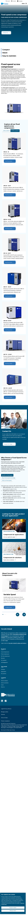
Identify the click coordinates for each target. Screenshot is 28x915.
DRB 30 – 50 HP (7, 185)
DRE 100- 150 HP (7, 320)
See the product (9, 161)
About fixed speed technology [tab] (8, 477)
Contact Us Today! (8, 444)
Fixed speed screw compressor (14, 14)
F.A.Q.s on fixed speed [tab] (6, 480)
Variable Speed (8, 607)
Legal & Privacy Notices (6, 708)
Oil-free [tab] (4, 614)
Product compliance (5, 721)
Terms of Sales (4, 717)
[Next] (24, 614)
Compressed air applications (13, 534)
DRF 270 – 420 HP (7, 388)
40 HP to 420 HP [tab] (15, 130)
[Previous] (17, 614)
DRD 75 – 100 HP (7, 286)
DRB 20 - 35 (6, 151)
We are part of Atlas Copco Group (8, 730)
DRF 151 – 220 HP (7, 354)
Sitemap (3, 714)
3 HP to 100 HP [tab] (6, 130)
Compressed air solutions (12, 557)
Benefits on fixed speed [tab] (7, 475)
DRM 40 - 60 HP (7, 219)
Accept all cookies (12, 907)
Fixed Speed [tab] (5, 614)
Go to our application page (9, 537)
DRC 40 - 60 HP (7, 253)
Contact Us (5, 32)
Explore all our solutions (8, 559)
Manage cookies (4, 711)
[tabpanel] (14, 267)
